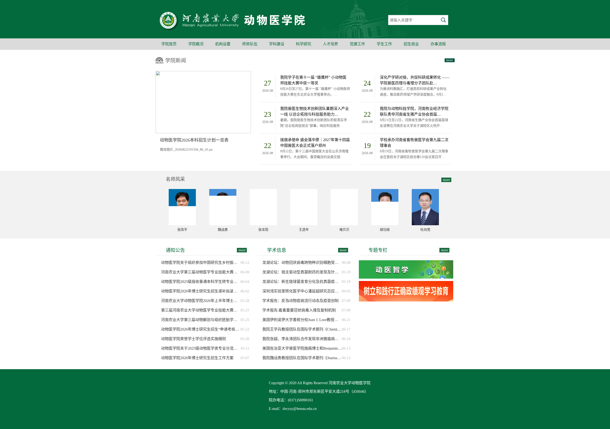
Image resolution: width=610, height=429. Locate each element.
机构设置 (222, 44)
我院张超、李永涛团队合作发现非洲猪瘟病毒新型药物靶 (302, 339)
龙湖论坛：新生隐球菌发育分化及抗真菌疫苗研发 (302, 282)
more (449, 60)
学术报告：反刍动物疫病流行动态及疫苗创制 (300, 301)
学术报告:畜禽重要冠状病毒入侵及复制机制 (299, 310)
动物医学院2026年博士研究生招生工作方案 (197, 358)
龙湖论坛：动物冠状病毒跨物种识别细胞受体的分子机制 (302, 262)
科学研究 (303, 44)
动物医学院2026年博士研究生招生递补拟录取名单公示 (200, 291)
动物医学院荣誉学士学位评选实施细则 (193, 339)
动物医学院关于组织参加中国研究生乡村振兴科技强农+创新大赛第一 (200, 262)
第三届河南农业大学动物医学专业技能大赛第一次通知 (200, 310)
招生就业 (411, 44)
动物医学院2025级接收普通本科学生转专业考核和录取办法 (200, 282)
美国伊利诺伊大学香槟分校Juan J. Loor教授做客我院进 (302, 320)
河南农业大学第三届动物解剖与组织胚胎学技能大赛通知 (200, 320)
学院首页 (169, 44)
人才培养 (330, 44)
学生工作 (384, 44)
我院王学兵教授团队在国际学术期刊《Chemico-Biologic (302, 329)
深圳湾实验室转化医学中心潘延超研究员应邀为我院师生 (302, 291)
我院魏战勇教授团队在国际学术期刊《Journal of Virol (302, 358)
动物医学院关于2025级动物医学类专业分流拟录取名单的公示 (201, 348)
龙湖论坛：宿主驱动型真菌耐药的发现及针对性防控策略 (302, 272)
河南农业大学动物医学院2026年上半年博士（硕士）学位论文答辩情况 (200, 301)
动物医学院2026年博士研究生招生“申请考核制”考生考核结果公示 (200, 329)
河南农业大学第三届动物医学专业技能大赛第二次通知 (200, 272)
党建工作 (357, 44)
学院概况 (195, 44)
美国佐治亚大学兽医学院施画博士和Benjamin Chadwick (302, 348)
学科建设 (276, 44)
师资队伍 (249, 44)
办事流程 (438, 44)
